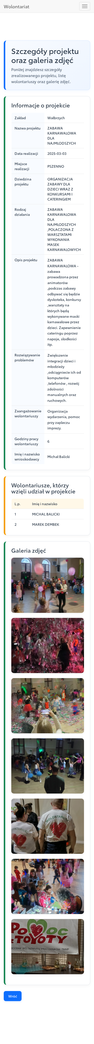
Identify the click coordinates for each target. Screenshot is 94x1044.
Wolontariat (16, 6)
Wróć (12, 996)
